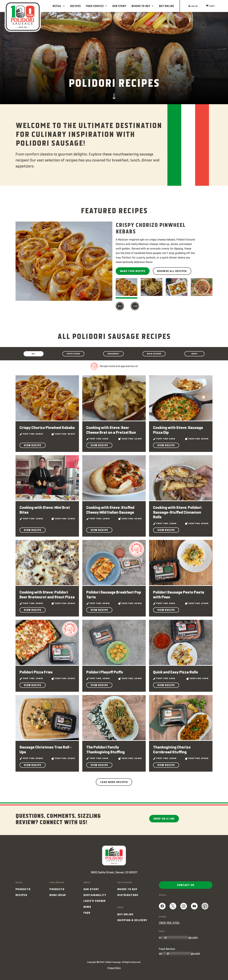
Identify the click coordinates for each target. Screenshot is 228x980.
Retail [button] (56, 5)
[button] (120, 306)
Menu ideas (57, 895)
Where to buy (127, 889)
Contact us (185, 885)
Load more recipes (114, 782)
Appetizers (73, 353)
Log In (194, 6)
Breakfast (113, 353)
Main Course (154, 353)
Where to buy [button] (140, 5)
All (33, 353)
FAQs (86, 912)
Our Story (119, 5)
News (87, 906)
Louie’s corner (94, 900)
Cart (212, 6)
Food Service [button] (95, 5)
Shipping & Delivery (132, 920)
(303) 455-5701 (169, 923)
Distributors (127, 895)
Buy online (125, 914)
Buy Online (166, 5)
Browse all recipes (172, 271)
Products (23, 889)
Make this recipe (132, 271)
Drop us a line (164, 818)
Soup (194, 353)
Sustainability (94, 895)
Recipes (75, 5)
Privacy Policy (114, 968)
